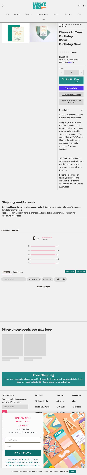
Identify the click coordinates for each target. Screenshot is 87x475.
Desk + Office (42, 14)
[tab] (18, 272)
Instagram (76, 407)
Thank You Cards (42, 407)
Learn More (63, 471)
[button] (71, 80)
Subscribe (76, 395)
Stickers (27, 14)
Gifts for (68, 14)
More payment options (71, 95)
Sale (43, 20)
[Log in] (78, 5)
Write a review (81, 271)
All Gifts (59, 395)
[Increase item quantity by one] (81, 72)
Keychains (60, 407)
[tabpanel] (43, 293)
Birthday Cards (41, 401)
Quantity (61, 68)
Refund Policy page (13, 216)
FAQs (79, 14)
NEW (7, 14)
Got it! (72, 471)
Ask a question (69, 271)
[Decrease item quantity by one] (61, 72)
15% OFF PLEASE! (22, 452)
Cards (16, 14)
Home (61, 24)
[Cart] (83, 5)
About (74, 401)
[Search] (3, 5)
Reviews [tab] (6, 272)
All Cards (39, 395)
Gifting (55, 14)
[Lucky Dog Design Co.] (39, 6)
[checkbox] (60, 279)
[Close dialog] (82, 415)
